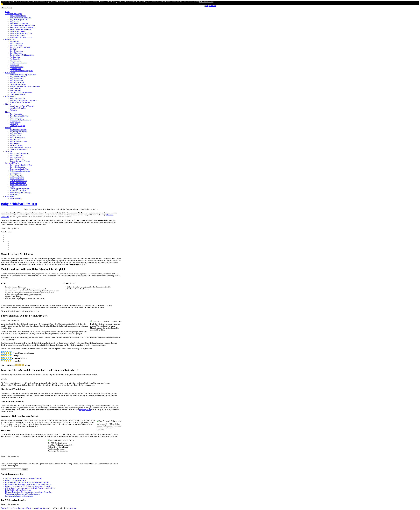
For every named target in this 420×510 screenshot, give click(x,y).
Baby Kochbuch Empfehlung (20, 47)
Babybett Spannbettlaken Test (15, 480)
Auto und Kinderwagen (13, 14)
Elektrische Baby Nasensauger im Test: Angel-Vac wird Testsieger (28, 484)
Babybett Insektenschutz (18, 130)
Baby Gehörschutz (16, 155)
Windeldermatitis (15, 198)
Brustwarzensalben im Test (19, 169)
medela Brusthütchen (17, 179)
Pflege (7, 112)
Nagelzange (14, 124)
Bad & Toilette (10, 73)
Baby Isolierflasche (16, 45)
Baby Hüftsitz (14, 21)
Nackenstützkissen (16, 145)
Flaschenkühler (15, 59)
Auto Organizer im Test (18, 16)
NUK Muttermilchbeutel (18, 181)
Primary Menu (6, 8)
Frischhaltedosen (15, 61)
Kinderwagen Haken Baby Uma (21, 33)
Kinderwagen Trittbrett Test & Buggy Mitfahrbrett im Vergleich (27, 482)
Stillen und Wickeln (12, 163)
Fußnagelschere (15, 122)
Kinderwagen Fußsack (17, 31)
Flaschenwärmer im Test (18, 63)
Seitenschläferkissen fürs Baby (20, 147)
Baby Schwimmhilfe (17, 78)
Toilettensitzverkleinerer (18, 94)
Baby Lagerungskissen (17, 137)
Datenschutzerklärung (34, 508)
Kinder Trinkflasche (16, 67)
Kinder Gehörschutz (17, 159)
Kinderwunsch (10, 96)
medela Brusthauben (17, 177)
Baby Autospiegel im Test (18, 20)
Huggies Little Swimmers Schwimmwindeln (25, 86)
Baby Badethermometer (18, 77)
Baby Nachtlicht (15, 139)
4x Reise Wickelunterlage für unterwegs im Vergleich (23, 478)
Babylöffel (13, 49)
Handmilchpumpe (16, 175)
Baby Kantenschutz (16, 157)
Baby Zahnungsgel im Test (19, 116)
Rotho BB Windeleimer (18, 183)
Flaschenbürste (15, 57)
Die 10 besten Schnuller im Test (21, 165)
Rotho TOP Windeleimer (18, 185)
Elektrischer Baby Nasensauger (20, 120)
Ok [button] (2, 4)
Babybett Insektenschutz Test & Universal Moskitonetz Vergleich (27, 486)
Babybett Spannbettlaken (18, 132)
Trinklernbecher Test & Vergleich (21, 71)
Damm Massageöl (16, 118)
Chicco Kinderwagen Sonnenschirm (22, 25)
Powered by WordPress (9, 508)
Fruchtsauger (14, 65)
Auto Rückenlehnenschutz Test (20, 18)
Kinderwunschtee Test (17, 98)
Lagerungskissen (85, 410)
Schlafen (8, 128)
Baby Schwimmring (17, 80)
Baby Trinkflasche (16, 53)
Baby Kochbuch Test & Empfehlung (18, 490)
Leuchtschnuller (15, 173)
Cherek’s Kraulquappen (18, 84)
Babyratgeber (10, 196)
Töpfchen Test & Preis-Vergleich (21, 92)
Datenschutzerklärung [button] (206, 2)
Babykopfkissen (15, 135)
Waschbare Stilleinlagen (18, 191)
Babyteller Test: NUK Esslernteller (22, 55)
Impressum (22, 508)
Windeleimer (14, 194)
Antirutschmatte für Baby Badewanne (23, 75)
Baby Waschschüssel (17, 82)
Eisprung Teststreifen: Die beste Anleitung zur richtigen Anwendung (28, 492)
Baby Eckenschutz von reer (19, 153)
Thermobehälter (15, 69)
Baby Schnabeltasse (16, 51)
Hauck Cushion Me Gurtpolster (20, 29)
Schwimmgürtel (15, 90)
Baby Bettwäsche (16, 134)
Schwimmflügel (15, 88)
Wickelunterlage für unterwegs (20, 192)
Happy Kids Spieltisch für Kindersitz (22, 27)
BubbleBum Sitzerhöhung (19, 23)
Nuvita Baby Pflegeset (17, 126)
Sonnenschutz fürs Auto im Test (21, 37)
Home (7, 12)
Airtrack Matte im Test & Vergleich (22, 106)
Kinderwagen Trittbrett (17, 35)
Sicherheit (8, 151)
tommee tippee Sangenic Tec (19, 189)
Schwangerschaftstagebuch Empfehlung (23, 100)
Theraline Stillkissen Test (18, 149)
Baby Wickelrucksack (17, 167)
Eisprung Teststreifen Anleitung (20, 102)
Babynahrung (10, 39)
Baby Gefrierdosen (16, 43)
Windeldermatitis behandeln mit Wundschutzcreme (22, 494)
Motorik (8, 104)
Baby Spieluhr (15, 143)
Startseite (46, 508)
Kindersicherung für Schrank (20, 161)
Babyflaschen (14, 41)
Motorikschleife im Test (18, 108)
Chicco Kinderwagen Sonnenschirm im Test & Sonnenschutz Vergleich (30, 488)
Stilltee (12, 187)
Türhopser (13, 110)
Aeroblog (73, 508)
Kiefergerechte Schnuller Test (20, 171)
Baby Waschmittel (16, 114)
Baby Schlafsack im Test (18, 141)
